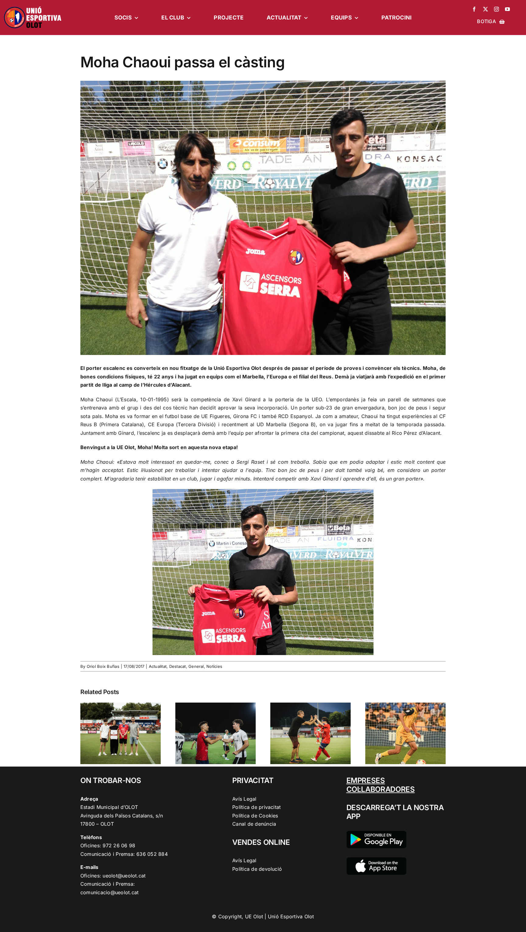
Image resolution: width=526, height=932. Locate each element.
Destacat (177, 666)
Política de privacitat (256, 807)
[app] (376, 860)
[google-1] (376, 833)
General (196, 666)
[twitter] (485, 9)
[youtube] (507, 9)
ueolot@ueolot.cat (124, 876)
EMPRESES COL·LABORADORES (380, 785)
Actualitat (158, 666)
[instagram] (496, 9)
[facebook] (474, 9)
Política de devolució (257, 869)
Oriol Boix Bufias (103, 666)
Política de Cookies (255, 816)
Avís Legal (244, 799)
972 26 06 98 (119, 845)
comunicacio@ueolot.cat (109, 892)
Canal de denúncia (254, 824)
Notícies (214, 666)
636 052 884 (152, 854)
